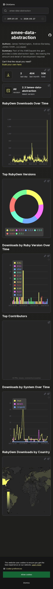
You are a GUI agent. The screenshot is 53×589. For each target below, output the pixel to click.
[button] (26, 569)
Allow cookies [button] (26, 574)
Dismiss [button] (26, 583)
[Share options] (45, 70)
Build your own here (11, 64)
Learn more (36, 565)
